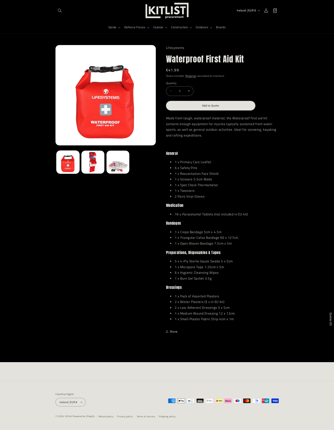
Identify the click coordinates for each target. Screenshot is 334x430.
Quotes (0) (331, 319)
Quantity (171, 83)
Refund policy (106, 416)
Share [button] (174, 331)
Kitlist (69, 416)
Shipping (190, 76)
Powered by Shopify (84, 416)
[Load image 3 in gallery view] (118, 162)
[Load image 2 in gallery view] (92, 162)
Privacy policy (125, 416)
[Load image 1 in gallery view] (67, 162)
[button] (59, 10)
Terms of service (146, 416)
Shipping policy (167, 416)
